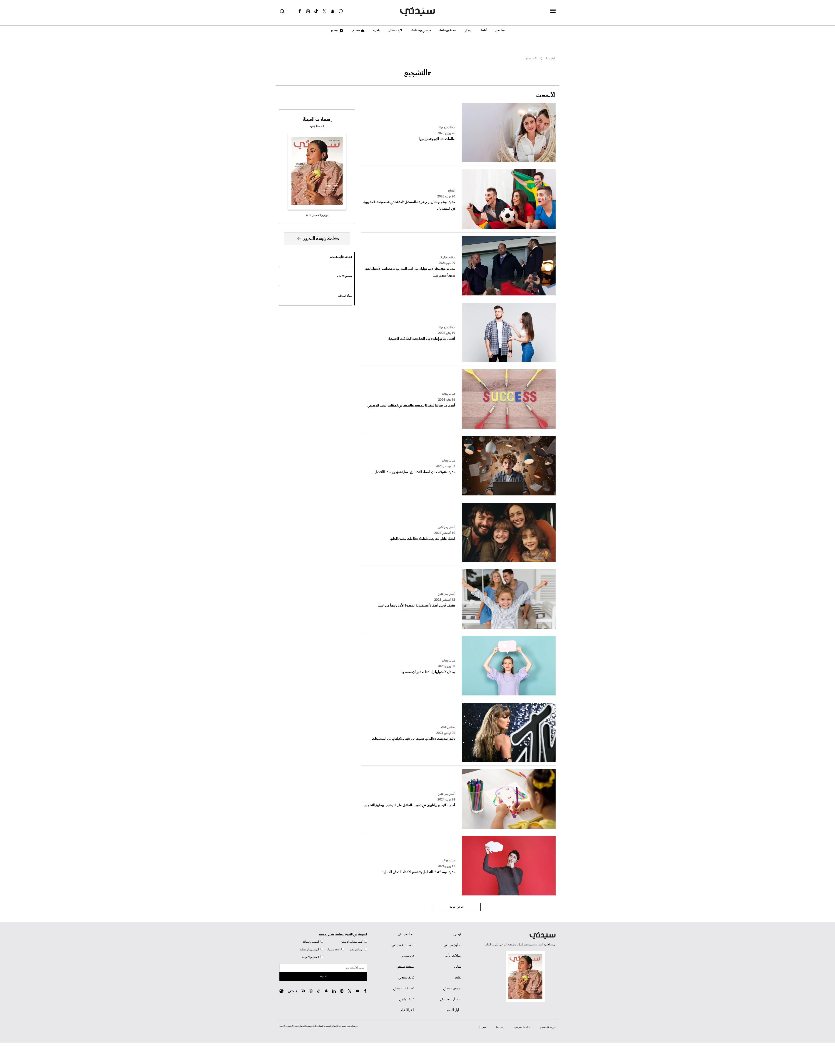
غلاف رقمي (406, 999)
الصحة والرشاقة (310, 942)
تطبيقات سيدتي (403, 988)
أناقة (484, 30)
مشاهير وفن (356, 949)
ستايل (457, 967)
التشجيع (531, 59)
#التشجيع (417, 73)
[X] (324, 11)
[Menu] (553, 11)
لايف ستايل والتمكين (351, 942)
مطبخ (356, 30)
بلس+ (376, 30)
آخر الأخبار (407, 1010)
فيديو (334, 30)
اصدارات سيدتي (450, 999)
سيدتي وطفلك (421, 30)
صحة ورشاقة (447, 30)
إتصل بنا (482, 1027)
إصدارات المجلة (317, 119)
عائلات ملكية (448, 257)
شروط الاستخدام (548, 1027)
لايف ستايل (395, 30)
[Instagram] (308, 11)
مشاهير (500, 30)
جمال (468, 30)
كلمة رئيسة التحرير (321, 239)
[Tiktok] (316, 11)
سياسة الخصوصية (522, 1027)
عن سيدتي (407, 956)
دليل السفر (454, 1010)
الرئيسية (550, 59)
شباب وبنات (448, 394)
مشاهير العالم (448, 727)
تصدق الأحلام (344, 276)
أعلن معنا (500, 1027)
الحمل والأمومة (310, 957)
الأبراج (451, 190)
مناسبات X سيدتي (403, 945)
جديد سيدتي (405, 967)
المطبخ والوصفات (309, 949)
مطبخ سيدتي (452, 945)
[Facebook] (300, 11)
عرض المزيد (456, 907)
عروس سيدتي (452, 988)
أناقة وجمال (333, 949)
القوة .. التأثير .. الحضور (340, 257)
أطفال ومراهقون (446, 527)
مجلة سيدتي (406, 934)
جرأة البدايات (345, 296)
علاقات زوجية (447, 127)
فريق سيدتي (406, 978)
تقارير (458, 978)
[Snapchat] (333, 11)
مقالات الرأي (453, 956)
